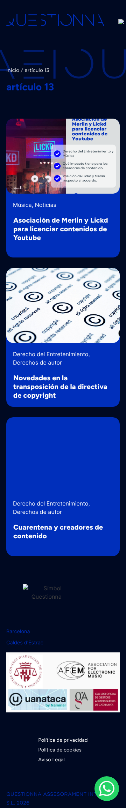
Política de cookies (60, 750)
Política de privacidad (63, 740)
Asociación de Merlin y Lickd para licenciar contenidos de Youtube (60, 229)
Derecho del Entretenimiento (50, 354)
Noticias (45, 204)
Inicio (12, 71)
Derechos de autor (37, 362)
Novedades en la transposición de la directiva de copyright (60, 386)
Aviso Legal (51, 759)
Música (22, 204)
